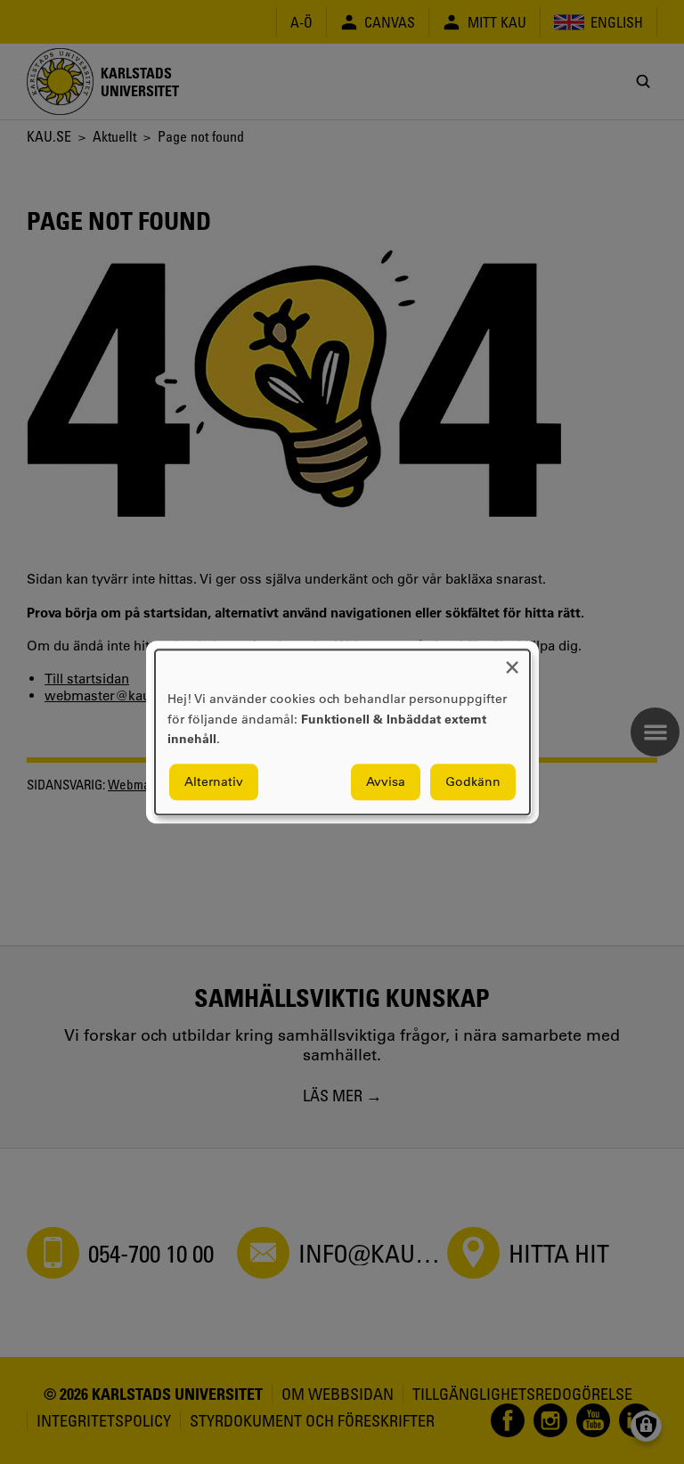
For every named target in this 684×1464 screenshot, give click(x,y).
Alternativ (213, 781)
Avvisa (385, 781)
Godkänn (473, 781)
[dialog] (342, 732)
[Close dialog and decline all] (512, 661)
